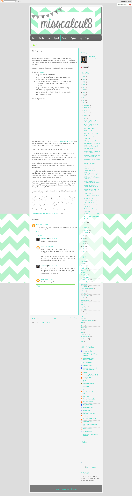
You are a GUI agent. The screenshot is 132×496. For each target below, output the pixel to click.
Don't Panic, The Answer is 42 (90, 375)
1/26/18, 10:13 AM (48, 279)
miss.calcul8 (41, 213)
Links (49, 38)
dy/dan (84, 380)
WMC (82, 341)
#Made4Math (84, 268)
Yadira (37, 224)
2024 (84, 82)
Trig (81, 38)
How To (82, 302)
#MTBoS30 (83, 273)
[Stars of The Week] (90, 467)
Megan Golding (86, 410)
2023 (84, 84)
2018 (84, 97)
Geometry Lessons (85, 300)
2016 (84, 103)
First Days (83, 293)
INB (82, 305)
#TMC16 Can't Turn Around (91, 146)
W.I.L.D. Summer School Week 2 (91, 214)
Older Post (73, 318)
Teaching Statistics (87, 428)
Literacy (83, 309)
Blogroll (87, 38)
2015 (84, 236)
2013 (84, 241)
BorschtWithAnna (87, 362)
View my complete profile (94, 59)
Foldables (83, 298)
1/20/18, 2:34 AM (53, 266)
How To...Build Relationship (90, 136)
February (86, 230)
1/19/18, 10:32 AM (48, 247)
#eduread (83, 266)
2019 (84, 95)
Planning (83, 314)
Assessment (84, 284)
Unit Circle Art (84, 334)
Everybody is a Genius (88, 383)
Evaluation (83, 291)
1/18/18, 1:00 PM (44, 224)
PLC (82, 316)
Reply (37, 231)
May (85, 222)
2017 (84, 100)
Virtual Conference (85, 336)
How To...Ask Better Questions (91, 133)
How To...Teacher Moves (89, 128)
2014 (84, 238)
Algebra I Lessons (85, 279)
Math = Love (86, 396)
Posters (83, 318)
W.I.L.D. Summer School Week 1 (91, 216)
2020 (84, 92)
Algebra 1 (56, 38)
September (87, 113)
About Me (41, 38)
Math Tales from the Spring (89, 399)
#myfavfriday (84, 275)
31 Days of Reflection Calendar (91, 141)
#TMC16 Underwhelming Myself (92, 143)
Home (33, 38)
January (86, 233)
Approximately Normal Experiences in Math (88, 359)
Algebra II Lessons (86, 282)
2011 (84, 246)
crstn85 (85, 372)
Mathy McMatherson (88, 404)
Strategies (83, 327)
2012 (84, 244)
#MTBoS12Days (84, 270)
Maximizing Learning (88, 407)
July (85, 118)
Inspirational (84, 307)
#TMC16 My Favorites (89, 148)
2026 (84, 77)
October (86, 110)
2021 (84, 90)
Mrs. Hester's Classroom (89, 413)
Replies (40, 235)
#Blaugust (83, 261)
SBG (82, 323)
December (87, 105)
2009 (84, 251)
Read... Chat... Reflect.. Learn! (89, 419)
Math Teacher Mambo (88, 402)
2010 (84, 249)
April (85, 225)
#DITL (82, 263)
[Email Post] (62, 213)
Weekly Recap (84, 339)
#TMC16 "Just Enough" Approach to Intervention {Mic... (91, 165)
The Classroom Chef (89, 193)
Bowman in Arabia (87, 365)
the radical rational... (88, 431)
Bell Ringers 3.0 (88, 131)
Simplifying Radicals (87, 421)
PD (81, 311)
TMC (82, 330)
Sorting (82, 325)
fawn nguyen (86, 386)
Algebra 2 (73, 38)
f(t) (83, 389)
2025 (84, 79)
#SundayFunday (85, 277)
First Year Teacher (85, 295)
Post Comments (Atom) (44, 322)
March (86, 227)
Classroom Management (87, 289)
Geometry (64, 38)
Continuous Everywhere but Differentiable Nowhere (90, 368)
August (86, 115)
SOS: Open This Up (88, 198)
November (87, 108)
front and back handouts (66, 141)
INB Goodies (87, 138)
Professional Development (87, 320)
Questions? (85, 416)
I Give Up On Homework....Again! (91, 196)
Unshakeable (87, 211)
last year (42, 72)
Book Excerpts (84, 286)
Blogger (75, 489)
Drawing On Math (87, 378)
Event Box (86, 219)
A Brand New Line (87, 351)
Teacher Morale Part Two (90, 209)
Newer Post (36, 318)
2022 (84, 87)
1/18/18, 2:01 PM (53, 238)
